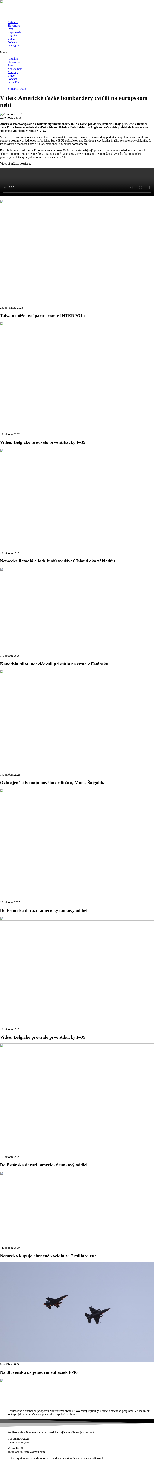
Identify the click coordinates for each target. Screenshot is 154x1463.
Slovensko (14, 25)
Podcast (12, 42)
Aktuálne (13, 22)
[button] (77, 52)
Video (11, 39)
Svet (10, 28)
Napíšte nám (15, 32)
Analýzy (13, 35)
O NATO (13, 45)
